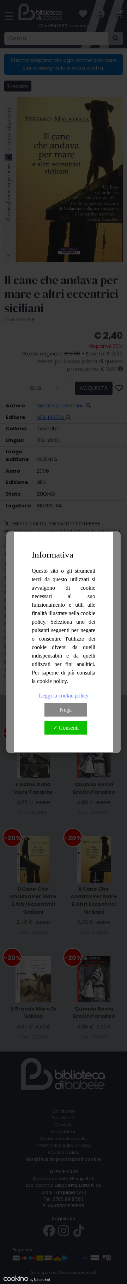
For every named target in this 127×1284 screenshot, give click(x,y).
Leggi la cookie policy (64, 696)
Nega (66, 710)
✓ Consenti (66, 728)
